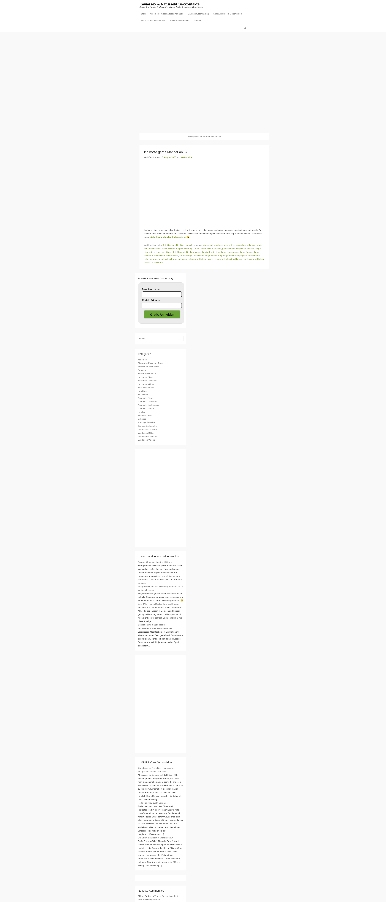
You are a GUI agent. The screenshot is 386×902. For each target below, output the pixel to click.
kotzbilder (215, 252)
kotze (223, 252)
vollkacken (238, 259)
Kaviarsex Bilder (145, 377)
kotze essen (233, 252)
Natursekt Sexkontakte (149, 405)
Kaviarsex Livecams (147, 380)
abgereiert (208, 245)
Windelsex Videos (146, 440)
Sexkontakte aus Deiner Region (160, 556)
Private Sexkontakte (179, 20)
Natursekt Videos (146, 408)
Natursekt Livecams (147, 401)
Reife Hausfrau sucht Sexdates (153, 803)
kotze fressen (246, 252)
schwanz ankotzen (178, 259)
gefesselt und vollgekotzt (234, 248)
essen (210, 248)
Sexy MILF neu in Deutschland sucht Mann (158, 604)
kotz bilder (166, 252)
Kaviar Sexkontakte (147, 373)
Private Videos (145, 415)
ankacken (241, 245)
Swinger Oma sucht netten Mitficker (155, 562)
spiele (210, 259)
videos (217, 259)
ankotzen (251, 245)
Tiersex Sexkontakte (147, 426)
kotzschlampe (186, 255)
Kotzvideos (185, 245)
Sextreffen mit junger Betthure (152, 625)
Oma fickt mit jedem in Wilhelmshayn (155, 837)
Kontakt (197, 20)
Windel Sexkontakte (147, 429)
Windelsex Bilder (146, 433)
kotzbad (206, 252)
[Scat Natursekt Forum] (161, 748)
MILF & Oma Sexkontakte (153, 20)
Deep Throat (200, 248)
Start (143, 14)
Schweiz (142, 419)
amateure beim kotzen (224, 245)
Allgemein (142, 359)
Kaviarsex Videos (146, 384)
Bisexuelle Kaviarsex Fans (150, 363)
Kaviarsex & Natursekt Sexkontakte (169, 4)
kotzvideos (199, 255)
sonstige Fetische (146, 422)
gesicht (250, 248)
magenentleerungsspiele (235, 255)
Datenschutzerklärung (198, 14)
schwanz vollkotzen (197, 259)
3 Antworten (157, 262)
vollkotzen (249, 259)
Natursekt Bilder (145, 398)
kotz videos (195, 252)
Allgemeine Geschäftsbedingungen (166, 14)
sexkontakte (186, 157)
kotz (158, 252)
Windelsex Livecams (147, 436)
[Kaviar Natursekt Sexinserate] (193, 80)
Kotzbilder (142, 391)
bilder (164, 248)
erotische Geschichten (148, 366)
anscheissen (155, 248)
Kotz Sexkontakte (171, 245)
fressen (217, 248)
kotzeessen (159, 255)
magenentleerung (213, 255)
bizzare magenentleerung (180, 248)
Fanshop (142, 370)
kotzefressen (172, 255)
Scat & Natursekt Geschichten (227, 14)
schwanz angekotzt (159, 259)
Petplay (141, 412)
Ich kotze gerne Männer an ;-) (165, 152)
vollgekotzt (227, 259)
